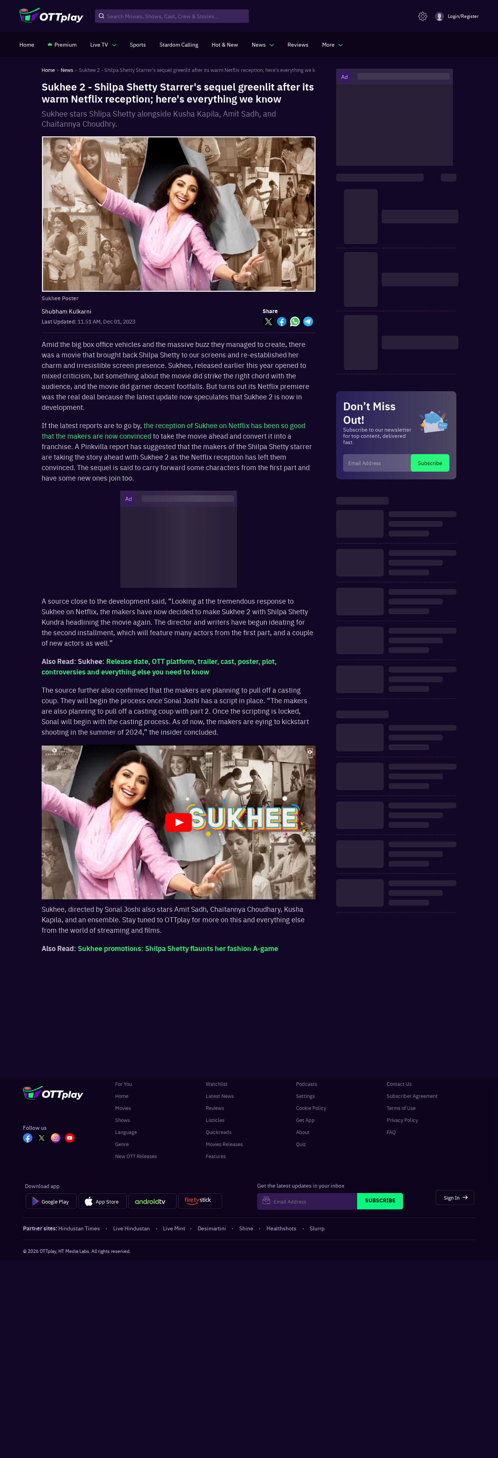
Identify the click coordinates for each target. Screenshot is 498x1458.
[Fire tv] (200, 1201)
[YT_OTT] (69, 1138)
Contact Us (399, 1083)
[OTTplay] (51, 16)
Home (121, 1095)
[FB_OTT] (27, 1138)
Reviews (215, 1107)
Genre (122, 1144)
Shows (122, 1120)
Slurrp (317, 1228)
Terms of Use (401, 1107)
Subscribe (430, 463)
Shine (246, 1228)
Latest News (220, 1095)
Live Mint (174, 1228)
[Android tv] (152, 1201)
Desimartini (212, 1228)
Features (216, 1156)
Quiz (301, 1144)
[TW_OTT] (41, 1138)
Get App (305, 1120)
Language (126, 1132)
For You (123, 1083)
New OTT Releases (136, 1156)
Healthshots (281, 1228)
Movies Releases (224, 1144)
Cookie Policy (311, 1107)
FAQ (391, 1132)
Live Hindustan (131, 1228)
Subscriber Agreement (412, 1095)
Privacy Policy (402, 1120)
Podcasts (306, 1083)
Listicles (215, 1120)
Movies (123, 1107)
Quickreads (218, 1132)
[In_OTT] (55, 1138)
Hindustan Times (79, 1228)
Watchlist (217, 1083)
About (303, 1132)
